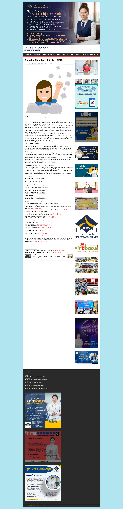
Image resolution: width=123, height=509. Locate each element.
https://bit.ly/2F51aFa (35, 208)
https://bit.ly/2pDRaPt (50, 216)
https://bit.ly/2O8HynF (41, 233)
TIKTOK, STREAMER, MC (48, 54)
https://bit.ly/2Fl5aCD (46, 235)
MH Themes (46, 505)
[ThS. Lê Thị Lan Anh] (61, 43)
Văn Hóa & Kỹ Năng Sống (43, 63)
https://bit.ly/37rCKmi (62, 209)
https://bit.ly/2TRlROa (44, 232)
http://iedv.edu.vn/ (58, 252)
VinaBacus (37, 54)
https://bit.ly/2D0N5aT (57, 213)
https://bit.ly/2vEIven (36, 205)
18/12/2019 (29, 63)
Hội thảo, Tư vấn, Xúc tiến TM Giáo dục (68, 54)
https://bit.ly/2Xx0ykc (52, 217)
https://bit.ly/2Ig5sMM (55, 214)
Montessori (27, 54)
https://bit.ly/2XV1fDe (46, 227)
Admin (34, 63)
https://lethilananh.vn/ (59, 250)
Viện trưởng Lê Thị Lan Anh (90, 54)
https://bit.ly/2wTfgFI (41, 225)
